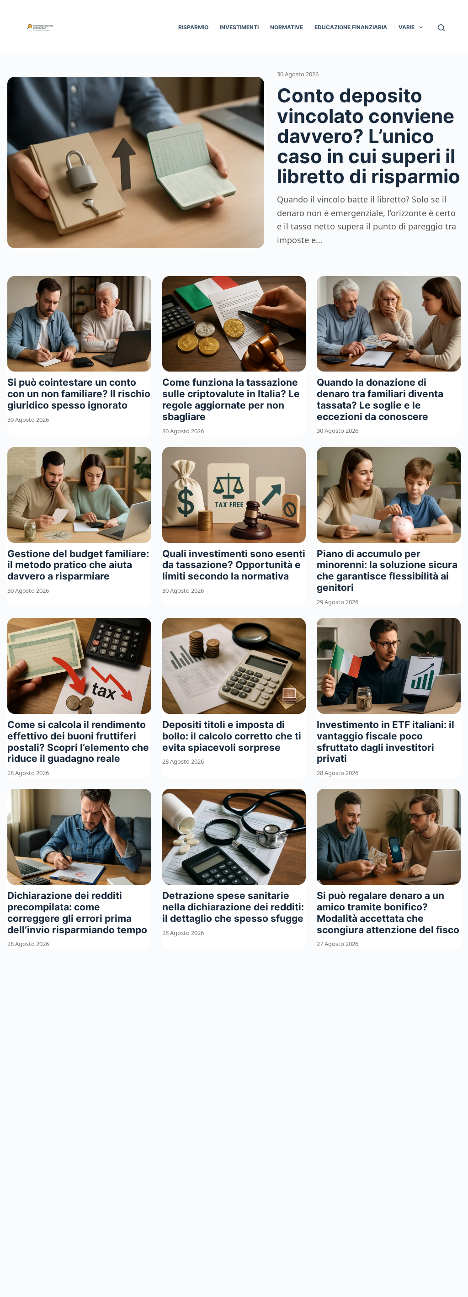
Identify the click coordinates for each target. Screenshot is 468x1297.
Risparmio (193, 27)
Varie (407, 27)
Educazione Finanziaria (350, 27)
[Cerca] (441, 27)
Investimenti (239, 27)
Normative (286, 27)
